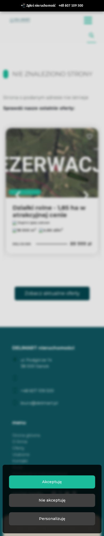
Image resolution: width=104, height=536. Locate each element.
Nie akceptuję (52, 500)
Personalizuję (52, 518)
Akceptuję (52, 481)
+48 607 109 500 (71, 5)
